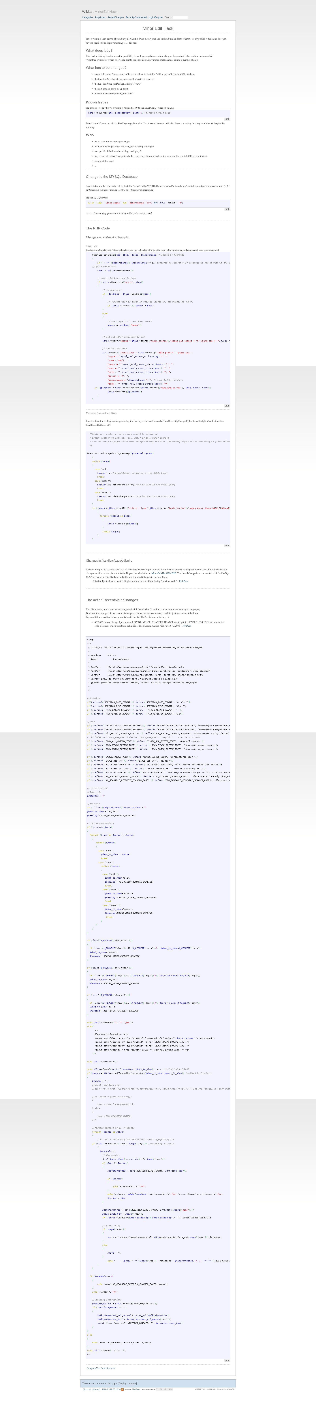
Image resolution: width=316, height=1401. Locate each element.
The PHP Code (98, 228)
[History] (96, 1389)
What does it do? (99, 50)
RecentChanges (116, 17)
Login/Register (155, 17)
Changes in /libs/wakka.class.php (107, 237)
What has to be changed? (106, 68)
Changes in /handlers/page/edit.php (109, 560)
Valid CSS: (211, 1389)
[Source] (87, 1389)
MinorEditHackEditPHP (164, 573)
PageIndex (100, 17)
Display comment (127, 1383)
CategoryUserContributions (100, 1368)
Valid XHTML (200, 1389)
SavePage (92, 246)
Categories (87, 17)
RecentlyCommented (136, 17)
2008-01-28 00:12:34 (111, 1389)
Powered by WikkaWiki (226, 1389)
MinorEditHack (106, 12)
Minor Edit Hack (158, 28)
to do (90, 135)
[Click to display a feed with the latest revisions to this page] (122, 1389)
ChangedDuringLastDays (101, 413)
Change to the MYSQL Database (112, 177)
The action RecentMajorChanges (112, 600)
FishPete (183, 581)
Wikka (87, 12)
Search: (169, 17)
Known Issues (97, 102)
